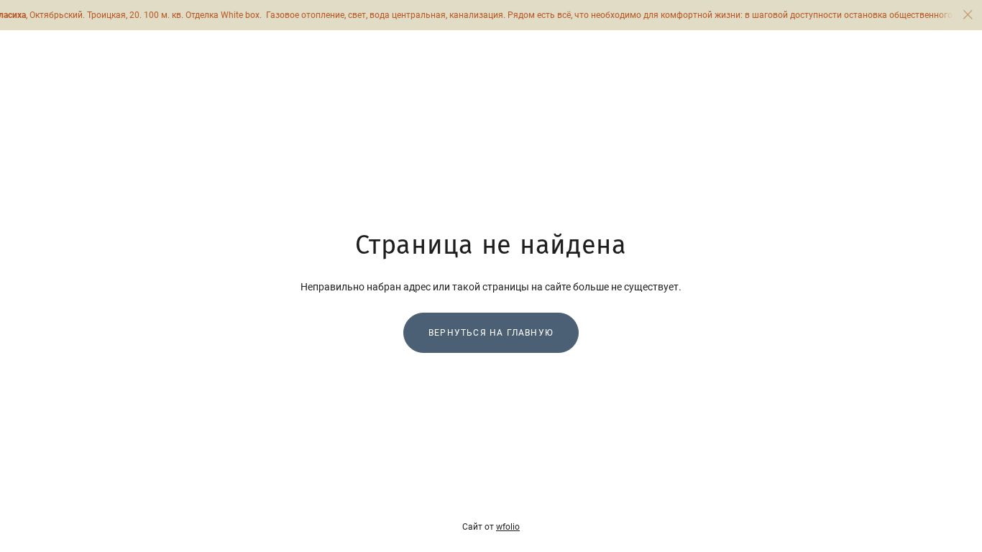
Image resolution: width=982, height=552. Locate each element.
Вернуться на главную (491, 333)
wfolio (508, 527)
